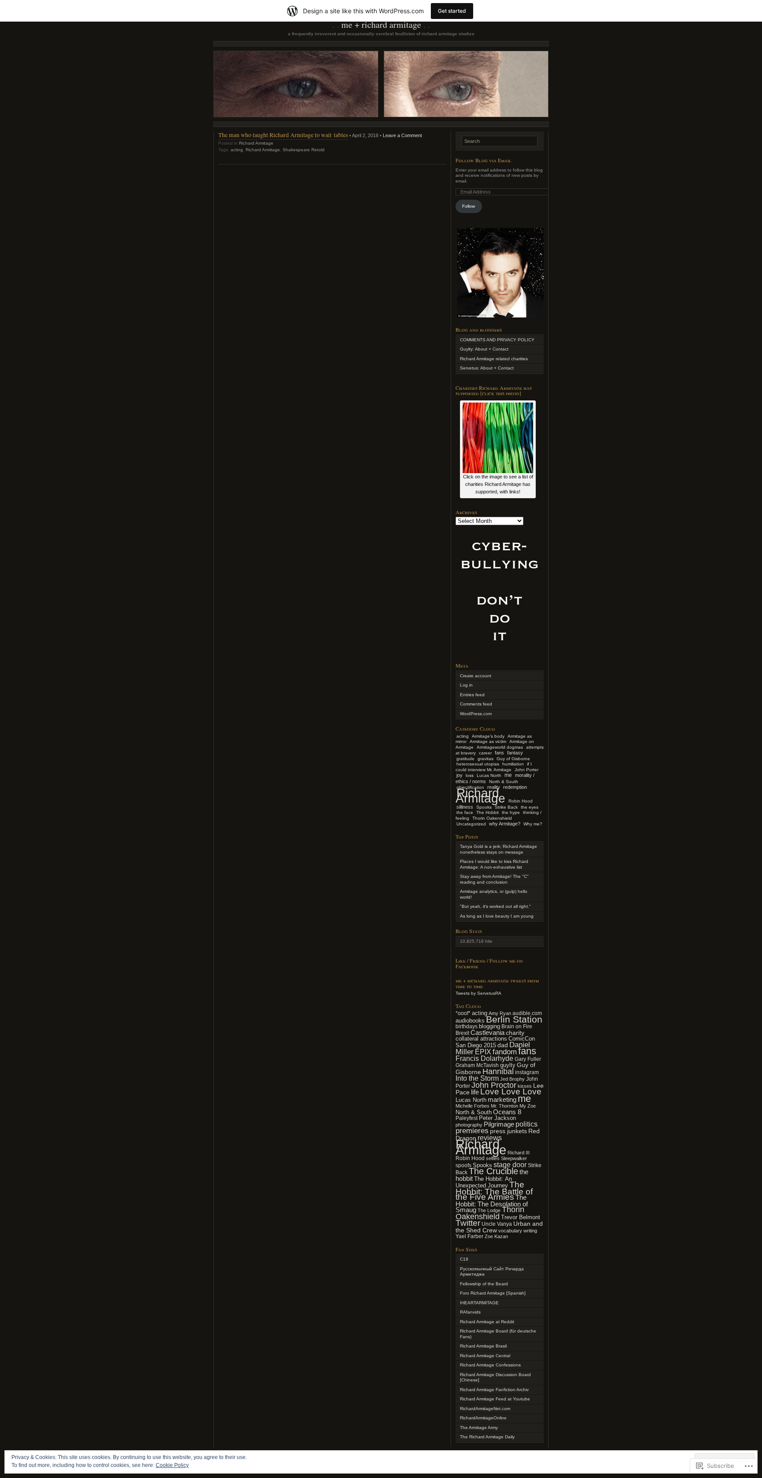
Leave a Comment (402, 135)
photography (469, 1124)
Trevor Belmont (520, 1217)
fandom (505, 1052)
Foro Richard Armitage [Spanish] (493, 1293)
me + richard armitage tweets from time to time (497, 983)
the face (464, 812)
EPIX (483, 1052)
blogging (489, 1026)
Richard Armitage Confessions (490, 1364)
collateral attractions (481, 1038)
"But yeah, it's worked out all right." (495, 906)
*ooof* (463, 1013)
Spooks (484, 807)
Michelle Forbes (472, 1105)
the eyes (529, 807)
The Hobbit (487, 812)
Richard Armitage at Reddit (487, 1321)
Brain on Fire (516, 1026)
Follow (468, 206)
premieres (472, 1130)
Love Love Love (511, 1091)
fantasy (515, 752)
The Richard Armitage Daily (487, 1436)
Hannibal (498, 1071)
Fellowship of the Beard (484, 1283)
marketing (502, 1099)
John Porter (526, 769)
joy (459, 775)
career (485, 752)
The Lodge (489, 1210)
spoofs (463, 1165)
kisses (525, 1086)
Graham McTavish (477, 1065)
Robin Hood (520, 801)
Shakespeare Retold (304, 149)
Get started (452, 10)
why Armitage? (504, 823)
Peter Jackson (497, 1118)
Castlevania (487, 1032)
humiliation (513, 763)
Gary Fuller (528, 1059)
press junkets (508, 1131)
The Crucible (493, 1171)
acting (237, 149)
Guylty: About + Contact (484, 349)
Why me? (532, 823)
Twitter (468, 1223)
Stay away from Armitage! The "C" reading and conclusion (494, 879)
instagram (527, 1072)
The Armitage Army (479, 1427)
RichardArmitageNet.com (485, 1408)
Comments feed (476, 704)
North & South (503, 781)
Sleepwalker (514, 1158)
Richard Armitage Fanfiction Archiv (494, 1389)
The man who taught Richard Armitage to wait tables (283, 135)
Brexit (462, 1033)
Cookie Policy (172, 1465)
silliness (464, 807)
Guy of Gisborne (513, 758)
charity (515, 1032)
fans (499, 752)
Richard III (519, 1152)
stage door (510, 1164)
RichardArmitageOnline (483, 1417)
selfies (493, 1158)
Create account (475, 675)
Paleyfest (467, 1118)
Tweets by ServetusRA (478, 993)
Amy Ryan (500, 1013)
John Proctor (493, 1085)
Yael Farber (469, 1236)
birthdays (467, 1026)
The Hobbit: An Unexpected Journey (484, 1182)
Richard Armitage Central (485, 1355)
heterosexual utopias (477, 763)
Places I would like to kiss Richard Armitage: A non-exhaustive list (494, 864)
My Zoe (527, 1105)
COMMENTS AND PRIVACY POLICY (497, 339)
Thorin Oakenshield (492, 818)
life (475, 1092)
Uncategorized (471, 823)
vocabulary (510, 1230)
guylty (507, 1065)
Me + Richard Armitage (381, 24)
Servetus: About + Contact (487, 368)
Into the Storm (477, 1078)
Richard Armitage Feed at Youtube (495, 1398)
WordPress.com (476, 713)
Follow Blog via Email (484, 160)
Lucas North (489, 775)
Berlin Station (514, 1019)
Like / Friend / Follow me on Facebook (489, 963)
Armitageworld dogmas (500, 747)
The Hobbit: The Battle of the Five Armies (494, 1191)
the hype (511, 812)
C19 (464, 1259)
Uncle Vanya (497, 1224)
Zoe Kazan (496, 1236)
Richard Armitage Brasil (483, 1346)
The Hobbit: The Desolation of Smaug (492, 1203)
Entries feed (472, 694)
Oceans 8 (507, 1112)
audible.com (527, 1013)
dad (502, 1045)
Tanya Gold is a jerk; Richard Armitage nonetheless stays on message (498, 849)
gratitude (465, 758)
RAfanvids (470, 1312)
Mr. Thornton (504, 1105)
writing (530, 1230)
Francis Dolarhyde (484, 1058)
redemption (515, 787)
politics (526, 1124)
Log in (466, 685)
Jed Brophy (512, 1079)
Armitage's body (488, 736)
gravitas (485, 758)
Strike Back (506, 807)
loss (470, 775)
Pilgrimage (499, 1124)
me (508, 775)
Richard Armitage (256, 143)
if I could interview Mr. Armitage (494, 766)
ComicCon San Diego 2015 (495, 1042)
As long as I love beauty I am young (497, 916)
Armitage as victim (488, 741)
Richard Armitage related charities (494, 358)
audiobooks (470, 1021)
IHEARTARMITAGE (479, 1302)
